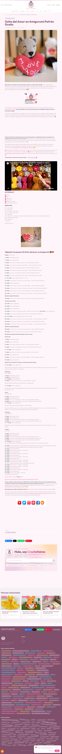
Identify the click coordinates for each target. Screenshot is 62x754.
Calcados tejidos (44, 659)
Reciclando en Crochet (6, 702)
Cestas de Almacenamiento (7, 726)
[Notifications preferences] (2, 751)
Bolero (33, 722)
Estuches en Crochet (6, 676)
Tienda (53, 4)
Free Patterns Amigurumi (10, 532)
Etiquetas (58, 4)
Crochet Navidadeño (11, 728)
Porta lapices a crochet (17, 698)
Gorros (41, 11)
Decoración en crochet (7, 674)
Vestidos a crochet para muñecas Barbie (10, 711)
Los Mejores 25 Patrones (43, 726)
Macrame (4, 687)
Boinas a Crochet (41, 745)
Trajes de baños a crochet (7, 709)
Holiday (43, 681)
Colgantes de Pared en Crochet (30, 731)
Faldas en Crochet (43, 734)
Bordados (14, 659)
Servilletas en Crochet (36, 704)
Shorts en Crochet (47, 704)
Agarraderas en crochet (6, 745)
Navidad (44, 691)
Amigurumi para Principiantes (19, 655)
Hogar (14, 734)
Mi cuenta (23, 640)
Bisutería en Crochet (34, 735)
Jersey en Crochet (18, 683)
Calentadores (5, 661)
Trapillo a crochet (19, 709)
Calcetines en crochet (38, 743)
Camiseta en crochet (21, 737)
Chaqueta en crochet (32, 744)
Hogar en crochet (34, 681)
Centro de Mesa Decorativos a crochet (28, 663)
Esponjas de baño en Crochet (42, 674)
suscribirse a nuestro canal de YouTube (37, 493)
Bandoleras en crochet (54, 655)
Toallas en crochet (31, 706)
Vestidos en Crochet (24, 711)
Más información (49, 748)
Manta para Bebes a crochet (38, 687)
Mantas (45, 11)
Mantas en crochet (6, 689)
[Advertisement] (31, 517)
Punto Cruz (32, 700)
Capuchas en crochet (50, 744)
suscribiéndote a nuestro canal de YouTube (14, 153)
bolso (38, 728)
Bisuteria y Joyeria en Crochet (25, 657)
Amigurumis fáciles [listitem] (11, 565)
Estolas (53, 674)
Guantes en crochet (16, 681)
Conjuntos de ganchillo (40, 668)
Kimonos (43, 683)
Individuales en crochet (44, 736)
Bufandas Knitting (34, 659)
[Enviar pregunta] (53, 560)
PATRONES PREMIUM (6, 696)
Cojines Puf (33, 719)
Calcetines (53, 659)
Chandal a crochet (14, 739)
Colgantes (20, 668)
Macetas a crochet (18, 724)
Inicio (2, 4)
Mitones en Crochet (47, 689)
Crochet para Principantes (42, 670)
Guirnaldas (25, 681)
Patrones (49, 4)
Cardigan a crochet (54, 661)
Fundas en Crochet (6, 678)
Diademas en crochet (29, 674)
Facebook (9, 540)
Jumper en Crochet (5, 739)
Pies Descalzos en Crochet (18, 696)
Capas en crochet (36, 661)
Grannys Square (52, 734)
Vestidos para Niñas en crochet (38, 711)
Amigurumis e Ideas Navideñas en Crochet (48, 724)
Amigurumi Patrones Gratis (10, 720)
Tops (50, 11)
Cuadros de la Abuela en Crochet (8, 672)
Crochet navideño (30, 670)
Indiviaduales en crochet (7, 683)
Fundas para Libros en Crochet (19, 678)
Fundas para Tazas (19, 731)
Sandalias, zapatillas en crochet (22, 704)
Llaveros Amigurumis (33, 685)
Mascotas (38, 722)
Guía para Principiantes (16, 722)
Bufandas (33, 728)
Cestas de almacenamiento (44, 663)
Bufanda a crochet (24, 659)
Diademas (4, 728)
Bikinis (30, 742)
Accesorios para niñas (48, 650)
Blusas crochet (37, 657)
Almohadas (10, 743)
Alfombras (49, 728)
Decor (46, 672)
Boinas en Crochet (47, 657)
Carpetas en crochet (6, 663)
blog (26, 742)
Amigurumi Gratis (14, 11)
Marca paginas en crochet (28, 689)
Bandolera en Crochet (41, 719)
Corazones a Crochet (26, 722)
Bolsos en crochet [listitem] (44, 565)
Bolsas (27, 11)
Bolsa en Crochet (6, 659)
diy (17, 728)
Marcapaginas (4, 736)
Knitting (49, 683)
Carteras (16, 663)
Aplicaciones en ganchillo (18, 742)
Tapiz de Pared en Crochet (19, 706)
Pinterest (29, 540)
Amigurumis (22, 11)
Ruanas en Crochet (48, 702)
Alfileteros (40, 730)
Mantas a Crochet (22, 745)
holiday (56, 739)
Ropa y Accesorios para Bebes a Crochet (33, 702)
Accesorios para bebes (36, 650)
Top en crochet (40, 706)
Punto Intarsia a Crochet (42, 700)
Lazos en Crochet (5, 685)
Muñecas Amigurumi (25, 691)
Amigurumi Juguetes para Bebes (8, 730)
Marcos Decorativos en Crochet (29, 738)
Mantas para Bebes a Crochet (40, 733)
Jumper (37, 683)
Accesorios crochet (6, 650)
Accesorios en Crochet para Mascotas (20, 650)
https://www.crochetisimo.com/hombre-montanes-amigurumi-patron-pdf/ (21, 479)
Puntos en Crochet (54, 700)
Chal (37, 11)
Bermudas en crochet (6, 722)
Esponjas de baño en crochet (7, 741)
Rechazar (51, 750)
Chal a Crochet (56, 663)
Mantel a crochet (16, 689)
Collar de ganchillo (29, 668)
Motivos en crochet (14, 691)
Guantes (38, 740)
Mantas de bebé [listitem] (20, 565)
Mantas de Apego (50, 687)
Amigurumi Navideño (6, 655)
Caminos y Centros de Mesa (54, 727)
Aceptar (57, 750)
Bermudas (4, 657)
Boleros (56, 657)
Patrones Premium (8, 4)
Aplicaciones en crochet (42, 655)
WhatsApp (22, 540)
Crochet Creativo (20, 670)
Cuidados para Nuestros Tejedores (35, 672)
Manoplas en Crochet (25, 687)
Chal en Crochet (26, 741)
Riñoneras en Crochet (18, 702)
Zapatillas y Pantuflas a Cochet (8, 713)
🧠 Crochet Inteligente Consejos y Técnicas (40, 713)
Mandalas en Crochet (13, 687)
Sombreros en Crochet (7, 706)
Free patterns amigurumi (13, 14)
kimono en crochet (41, 739)
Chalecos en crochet (52, 732)
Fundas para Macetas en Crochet (34, 678)
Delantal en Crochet (18, 674)
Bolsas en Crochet (54, 736)
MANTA (20, 738)
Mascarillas (38, 689)
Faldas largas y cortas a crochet (19, 676)
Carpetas (32, 11)
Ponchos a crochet (6, 698)
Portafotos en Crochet (29, 698)
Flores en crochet (33, 676)
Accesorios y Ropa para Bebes (7, 725)
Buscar (23, 642)
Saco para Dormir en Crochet (8, 704)
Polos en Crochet (40, 696)
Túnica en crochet (29, 709)
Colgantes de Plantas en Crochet (8, 733)
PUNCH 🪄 (13, 700)
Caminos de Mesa (14, 661)
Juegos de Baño (28, 683)
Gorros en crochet (47, 678)
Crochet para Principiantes (51, 741)
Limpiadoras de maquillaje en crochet (19, 685)
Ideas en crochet (51, 681)
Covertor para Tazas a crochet (8, 670)
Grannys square (5, 681)
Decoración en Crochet (24, 720)
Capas (43, 740)
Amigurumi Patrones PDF (25, 728)
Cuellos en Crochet (22, 672)
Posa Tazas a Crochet (54, 698)
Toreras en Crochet (51, 706)
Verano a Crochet (39, 709)
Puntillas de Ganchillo (23, 700)
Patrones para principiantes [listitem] (32, 565)
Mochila (56, 689)
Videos (49, 711)
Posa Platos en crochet (42, 698)
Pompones (49, 696)
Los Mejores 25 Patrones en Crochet (47, 685)
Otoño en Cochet (52, 691)
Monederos (4, 691)
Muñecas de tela (35, 691)
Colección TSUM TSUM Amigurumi (8, 668)
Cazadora (14, 744)
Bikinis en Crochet (13, 657)
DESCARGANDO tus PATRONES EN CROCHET (23, 147)
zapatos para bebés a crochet (23, 713)
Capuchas (45, 661)
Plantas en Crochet (31, 696)
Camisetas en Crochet (25, 661)
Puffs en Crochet (5, 700)
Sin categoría (56, 704)
